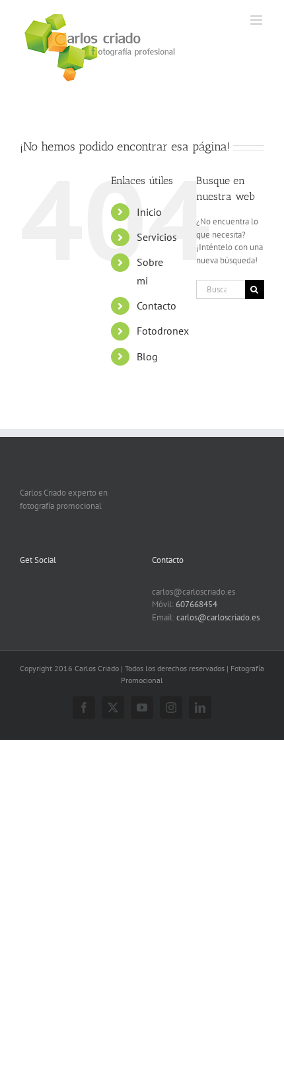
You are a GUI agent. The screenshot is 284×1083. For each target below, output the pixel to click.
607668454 (196, 604)
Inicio (149, 211)
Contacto (156, 305)
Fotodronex (163, 330)
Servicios (157, 237)
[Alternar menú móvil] (257, 20)
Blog (147, 356)
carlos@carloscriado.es (218, 617)
